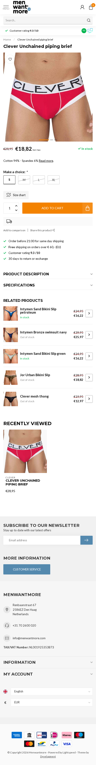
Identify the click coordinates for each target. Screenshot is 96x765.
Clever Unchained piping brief (35, 39)
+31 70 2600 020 (24, 625)
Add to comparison (14, 230)
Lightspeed (69, 752)
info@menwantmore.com (29, 638)
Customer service (27, 569)
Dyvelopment (48, 756)
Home (7, 39)
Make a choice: (15, 172)
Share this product (41, 230)
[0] (91, 7)
